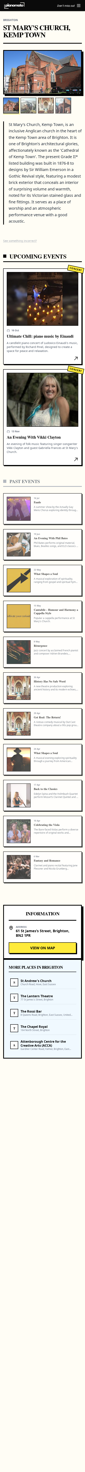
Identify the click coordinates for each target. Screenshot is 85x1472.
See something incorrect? (20, 241)
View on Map (42, 947)
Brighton (10, 20)
